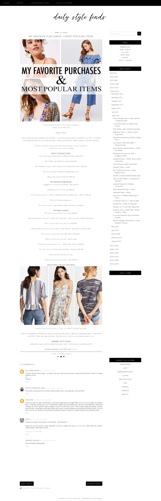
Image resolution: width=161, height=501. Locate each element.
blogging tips (125, 47)
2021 (112, 80)
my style (125, 52)
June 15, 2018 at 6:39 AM (47, 370)
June (114, 116)
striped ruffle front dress (58, 223)
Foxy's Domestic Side (35, 388)
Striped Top (40, 328)
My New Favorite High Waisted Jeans (127, 176)
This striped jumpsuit (39, 195)
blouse (64, 161)
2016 (112, 249)
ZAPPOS (125, 387)
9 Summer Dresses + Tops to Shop (126, 201)
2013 (112, 260)
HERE (33, 336)
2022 (112, 77)
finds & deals (65, 354)
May (113, 227)
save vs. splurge (125, 60)
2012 (112, 264)
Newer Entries (26, 484)
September (115, 105)
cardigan (48, 166)
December (115, 94)
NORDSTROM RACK (125, 372)
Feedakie (29, 400)
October (114, 101)
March (113, 234)
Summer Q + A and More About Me (126, 207)
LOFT (125, 368)
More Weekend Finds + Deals (124, 189)
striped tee (55, 234)
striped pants (55, 239)
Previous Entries (94, 484)
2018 (112, 91)
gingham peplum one (86, 336)
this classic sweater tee (51, 244)
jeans (69, 200)
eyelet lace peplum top (57, 213)
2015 (112, 253)
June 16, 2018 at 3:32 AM (47, 440)
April (113, 230)
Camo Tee (63, 328)
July (113, 112)
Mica (27, 419)
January (114, 241)
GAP (125, 383)
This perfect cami (45, 205)
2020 (112, 84)
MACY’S (125, 394)
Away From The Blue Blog (33, 431)
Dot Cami (66, 125)
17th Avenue (74, 498)
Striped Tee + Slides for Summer (125, 204)
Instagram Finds (40, 3)
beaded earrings (66, 255)
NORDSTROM (125, 364)
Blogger (98, 498)
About (20, 3)
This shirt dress (45, 249)
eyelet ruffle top (68, 336)
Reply (27, 382)
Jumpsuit (75, 125)
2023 (112, 73)
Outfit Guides (64, 3)
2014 (112, 257)
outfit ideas (125, 55)
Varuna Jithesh (32, 440)
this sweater (54, 184)
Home (6, 3)
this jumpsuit (44, 218)
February (114, 238)
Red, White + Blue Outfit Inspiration (126, 129)
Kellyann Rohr (32, 370)
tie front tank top (48, 229)
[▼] (109, 91)
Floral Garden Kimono (51, 125)
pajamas (59, 177)
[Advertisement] (125, 318)
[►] (109, 73)
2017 (112, 246)
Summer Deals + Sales (121, 167)
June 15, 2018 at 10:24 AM (54, 388)
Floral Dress (52, 328)
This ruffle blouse (45, 156)
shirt (77, 172)
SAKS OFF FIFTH (125, 379)
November (115, 97)
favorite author (62, 148)
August (114, 108)
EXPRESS (125, 391)
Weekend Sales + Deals (122, 192)
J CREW (125, 376)
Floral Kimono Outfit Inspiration (125, 164)
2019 (112, 88)
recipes (125, 57)
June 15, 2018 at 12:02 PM (42, 400)
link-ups (74, 349)
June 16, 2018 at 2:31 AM (38, 419)
